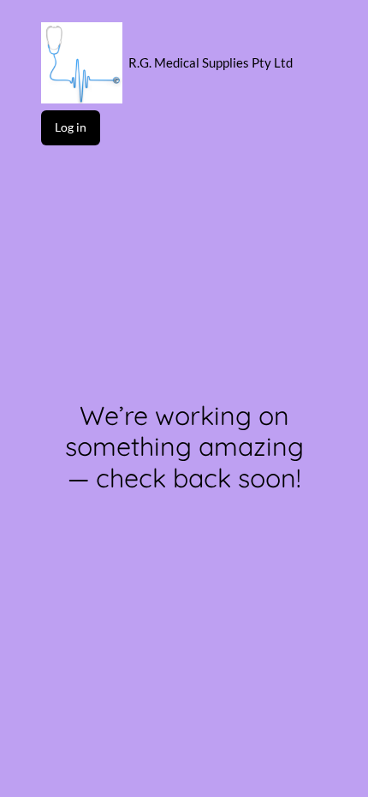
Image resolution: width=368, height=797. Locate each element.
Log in (70, 127)
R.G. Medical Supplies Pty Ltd (210, 62)
